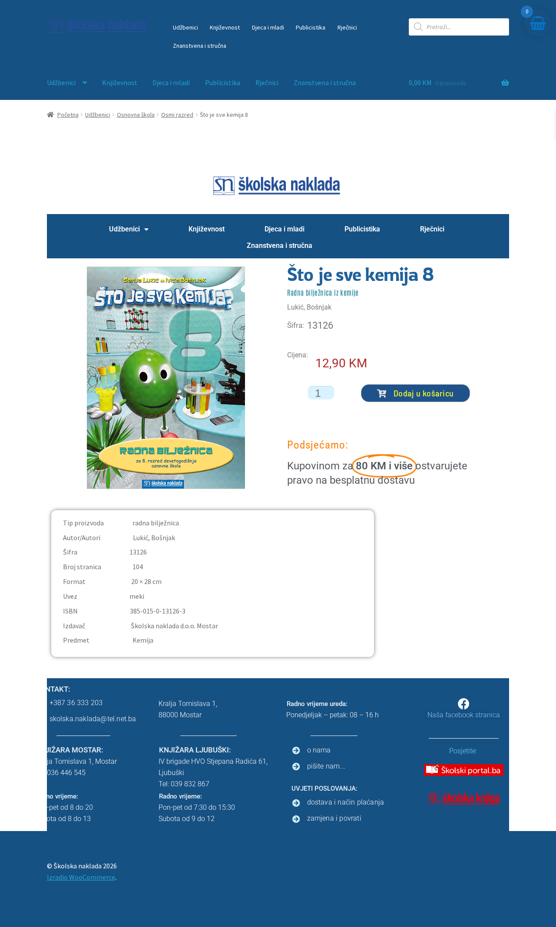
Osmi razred (177, 115)
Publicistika (310, 27)
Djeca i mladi (268, 27)
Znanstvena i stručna (199, 45)
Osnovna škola (136, 115)
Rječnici (347, 27)
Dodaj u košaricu (424, 393)
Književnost (225, 27)
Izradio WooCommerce (81, 877)
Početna (68, 115)
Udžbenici (185, 27)
